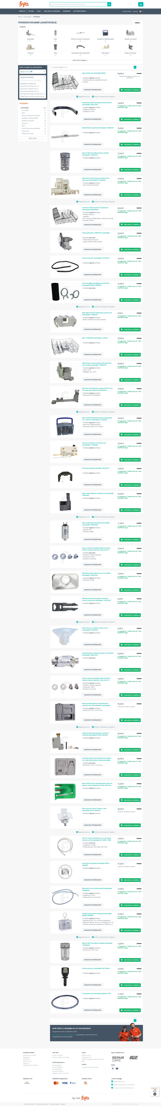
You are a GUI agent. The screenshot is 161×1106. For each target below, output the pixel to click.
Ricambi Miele (56, 1065)
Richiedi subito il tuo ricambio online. (64, 1035)
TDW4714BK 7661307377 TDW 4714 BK (32, 96)
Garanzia (26, 1063)
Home (20, 17)
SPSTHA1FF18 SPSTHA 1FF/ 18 (29, 91)
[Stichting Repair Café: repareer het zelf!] (118, 1059)
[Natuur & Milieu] (133, 1057)
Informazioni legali (54, 1104)
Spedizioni (26, 1059)
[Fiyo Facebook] (112, 1068)
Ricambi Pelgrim (57, 1067)
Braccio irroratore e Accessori (34, 115)
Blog (83, 1061)
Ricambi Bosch (57, 1069)
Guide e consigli (57, 1055)
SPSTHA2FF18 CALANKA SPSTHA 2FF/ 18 (32, 94)
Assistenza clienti (28, 1052)
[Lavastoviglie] (44, 72)
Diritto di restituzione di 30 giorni (104, 96)
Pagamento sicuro (84, 96)
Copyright (62, 1104)
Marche (22, 11)
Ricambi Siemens (57, 1071)
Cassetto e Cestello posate (34, 118)
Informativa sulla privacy (41, 1104)
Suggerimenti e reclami (30, 1065)
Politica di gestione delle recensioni (93, 1059)
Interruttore (34, 131)
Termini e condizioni (29, 1104)
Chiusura (34, 123)
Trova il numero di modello (60, 1057)
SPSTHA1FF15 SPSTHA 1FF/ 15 (29, 86)
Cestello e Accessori (34, 121)
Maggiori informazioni (92, 90)
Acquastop (34, 110)
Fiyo (32, 4)
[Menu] (158, 1087)
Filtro (34, 126)
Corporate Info (86, 1057)
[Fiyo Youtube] (117, 1068)
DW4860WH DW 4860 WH (28, 84)
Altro (34, 113)
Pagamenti (26, 1057)
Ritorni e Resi (27, 1061)
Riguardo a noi (86, 1055)
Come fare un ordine (29, 1055)
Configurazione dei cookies (90, 1067)
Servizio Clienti (127, 11)
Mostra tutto (33, 138)
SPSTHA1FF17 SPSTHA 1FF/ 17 (29, 89)
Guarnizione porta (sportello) (34, 128)
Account (135, 11)
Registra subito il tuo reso (60, 1073)
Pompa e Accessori (34, 133)
